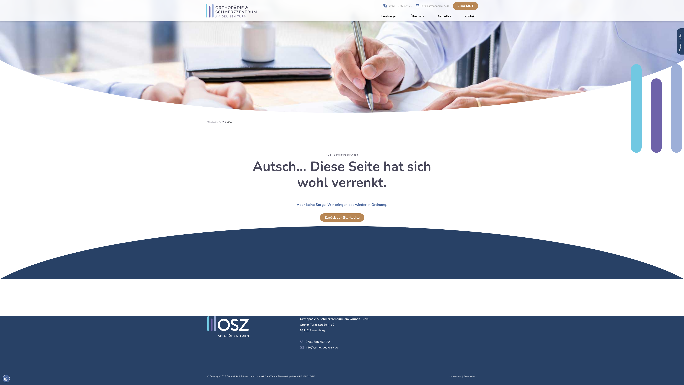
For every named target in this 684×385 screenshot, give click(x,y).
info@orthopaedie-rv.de (322, 347)
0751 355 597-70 (318, 342)
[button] (389, 16)
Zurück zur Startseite (342, 217)
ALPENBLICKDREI (305, 376)
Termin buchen (680, 41)
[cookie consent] (6, 378)
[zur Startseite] (231, 10)
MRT (466, 6)
